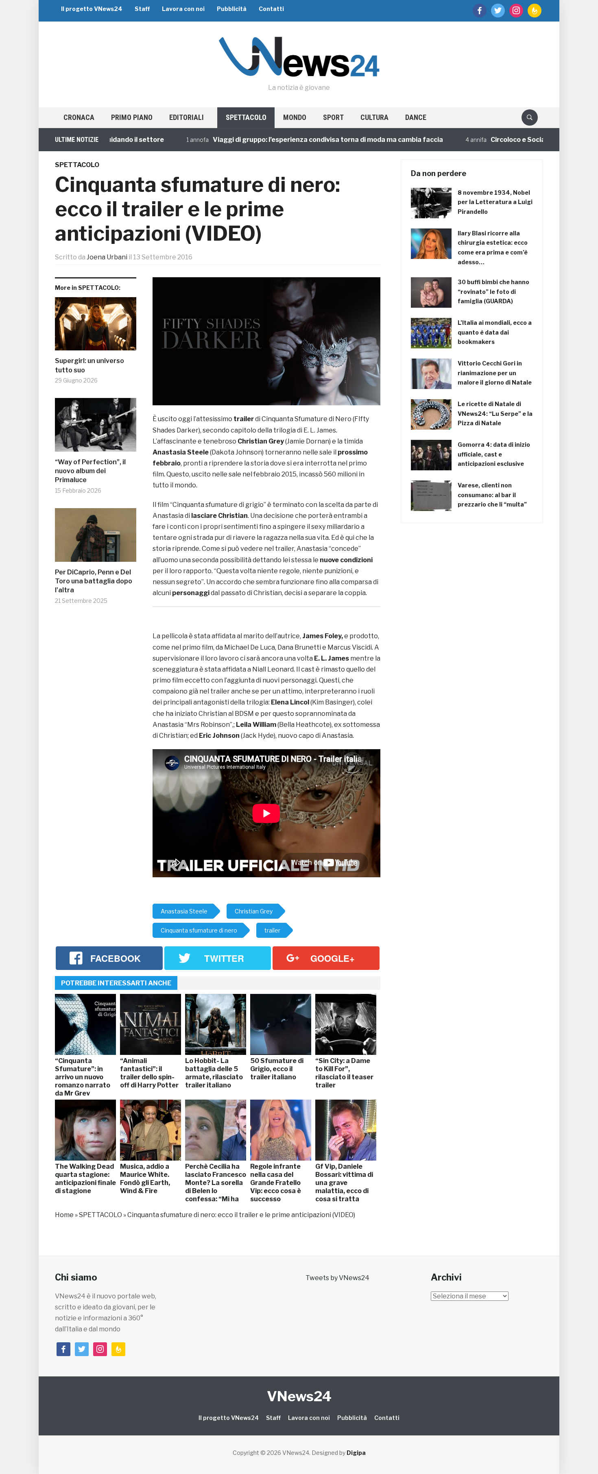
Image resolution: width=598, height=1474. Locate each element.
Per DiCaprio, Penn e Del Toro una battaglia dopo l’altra (93, 581)
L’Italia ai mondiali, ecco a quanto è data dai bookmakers (495, 332)
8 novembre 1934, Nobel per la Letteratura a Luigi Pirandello (495, 202)
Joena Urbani (107, 257)
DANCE (415, 117)
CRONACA (78, 117)
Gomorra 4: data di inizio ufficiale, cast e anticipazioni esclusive (494, 454)
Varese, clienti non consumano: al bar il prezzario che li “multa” (492, 495)
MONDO (294, 117)
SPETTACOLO (246, 117)
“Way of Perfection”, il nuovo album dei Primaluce (90, 471)
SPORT (333, 117)
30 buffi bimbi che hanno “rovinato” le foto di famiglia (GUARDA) (493, 291)
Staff (142, 8)
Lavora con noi (183, 8)
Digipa (356, 1452)
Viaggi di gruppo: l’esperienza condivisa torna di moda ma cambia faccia (287, 139)
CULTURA (374, 117)
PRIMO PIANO (132, 117)
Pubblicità (232, 8)
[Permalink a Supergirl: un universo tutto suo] (95, 327)
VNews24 (299, 1396)
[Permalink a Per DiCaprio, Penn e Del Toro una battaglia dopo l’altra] (95, 538)
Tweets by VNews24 (337, 1278)
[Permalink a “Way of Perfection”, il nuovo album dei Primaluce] (95, 428)
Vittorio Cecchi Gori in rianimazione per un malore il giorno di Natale (495, 373)
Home (64, 1215)
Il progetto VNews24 (91, 8)
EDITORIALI (186, 117)
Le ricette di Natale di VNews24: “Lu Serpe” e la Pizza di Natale (495, 413)
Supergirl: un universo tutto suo (89, 365)
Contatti (271, 8)
